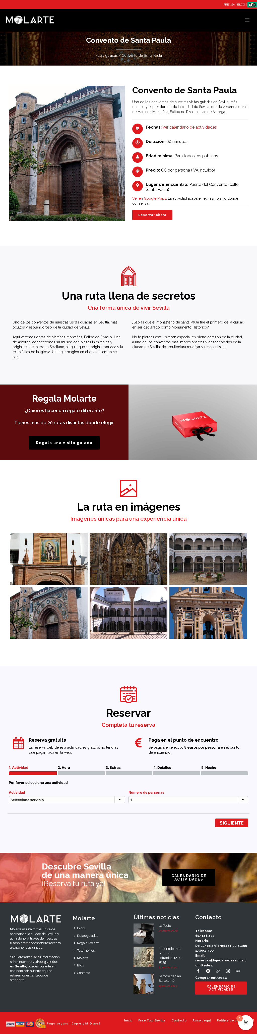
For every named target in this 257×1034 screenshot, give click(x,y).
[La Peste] (144, 933)
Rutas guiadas (87, 936)
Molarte (82, 958)
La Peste (165, 926)
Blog (80, 965)
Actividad (17, 792)
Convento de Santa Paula (142, 55)
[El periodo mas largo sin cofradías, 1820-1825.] (144, 957)
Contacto (83, 973)
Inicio (81, 928)
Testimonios (86, 950)
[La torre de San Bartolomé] (144, 984)
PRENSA (229, 4)
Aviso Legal (201, 1020)
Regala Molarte (88, 943)
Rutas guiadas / (108, 55)
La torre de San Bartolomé (170, 978)
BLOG (241, 4)
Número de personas (146, 792)
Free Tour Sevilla (151, 1020)
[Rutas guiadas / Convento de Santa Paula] (49, 559)
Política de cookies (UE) (235, 1020)
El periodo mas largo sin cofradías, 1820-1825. (171, 955)
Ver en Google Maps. (149, 198)
